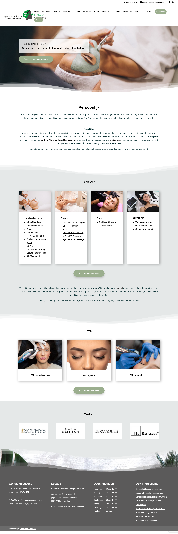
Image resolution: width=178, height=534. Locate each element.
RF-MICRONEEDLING (102, 12)
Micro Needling (34, 222)
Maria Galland (55, 140)
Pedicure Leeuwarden (145, 516)
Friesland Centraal (28, 528)
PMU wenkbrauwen (108, 222)
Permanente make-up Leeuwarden (150, 508)
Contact (39, 20)
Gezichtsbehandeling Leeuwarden (150, 493)
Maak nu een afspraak (89, 273)
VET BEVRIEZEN (82, 12)
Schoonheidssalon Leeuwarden (149, 489)
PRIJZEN (148, 12)
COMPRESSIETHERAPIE (123, 12)
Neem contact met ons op (36, 59)
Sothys (44, 140)
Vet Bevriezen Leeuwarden (147, 520)
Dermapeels (32, 232)
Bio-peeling (32, 229)
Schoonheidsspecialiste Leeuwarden (151, 497)
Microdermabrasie (35, 226)
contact (119, 288)
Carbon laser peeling (36, 253)
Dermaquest (69, 140)
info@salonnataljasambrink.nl (27, 489)
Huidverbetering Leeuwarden (148, 512)
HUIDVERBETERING (49, 12)
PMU (137, 12)
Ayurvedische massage (73, 239)
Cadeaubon (160, 12)
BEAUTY (66, 12)
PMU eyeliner (105, 226)
